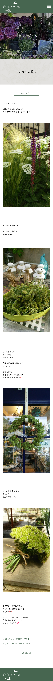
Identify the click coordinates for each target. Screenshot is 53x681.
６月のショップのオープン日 (17, 638)
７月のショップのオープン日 (15, 643)
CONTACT (26, 653)
